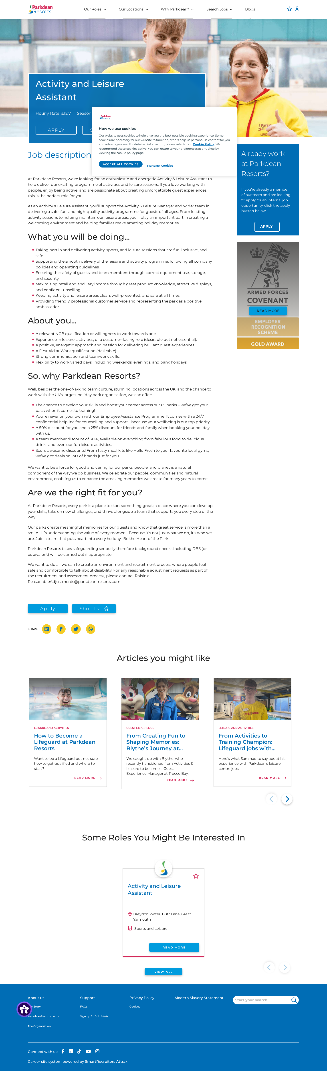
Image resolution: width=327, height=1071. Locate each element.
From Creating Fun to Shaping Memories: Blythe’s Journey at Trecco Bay (155, 742)
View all (163, 971)
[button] (287, 799)
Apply (56, 130)
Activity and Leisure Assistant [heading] (154, 889)
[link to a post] (68, 699)
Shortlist (91, 608)
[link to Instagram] (97, 1052)
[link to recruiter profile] (163, 876)
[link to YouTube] (88, 1052)
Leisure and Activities (51, 728)
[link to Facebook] (63, 1052)
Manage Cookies (160, 165)
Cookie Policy (203, 144)
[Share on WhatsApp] (93, 629)
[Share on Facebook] (63, 629)
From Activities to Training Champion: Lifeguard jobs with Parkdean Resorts (245, 742)
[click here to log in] (297, 9)
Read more (268, 311)
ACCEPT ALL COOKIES (121, 164)
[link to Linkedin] (71, 1052)
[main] (164, 141)
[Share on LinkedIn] (49, 629)
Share (33, 629)
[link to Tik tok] (79, 1052)
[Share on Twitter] (78, 629)
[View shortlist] (289, 9)
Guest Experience (140, 728)
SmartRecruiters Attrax (106, 1061)
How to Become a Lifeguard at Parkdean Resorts (64, 742)
